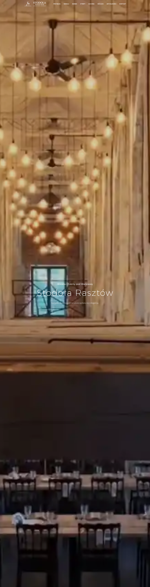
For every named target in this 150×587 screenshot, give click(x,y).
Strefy (82, 4)
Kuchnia (91, 4)
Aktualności (111, 4)
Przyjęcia (57, 4)
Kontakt (122, 4)
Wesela (66, 4)
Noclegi (100, 4)
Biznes (74, 4)
